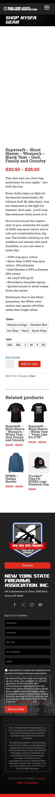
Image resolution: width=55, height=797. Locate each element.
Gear (32, 376)
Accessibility (31, 782)
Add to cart (29, 364)
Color (9, 319)
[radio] (17, 324)
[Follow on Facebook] (14, 604)
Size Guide (13, 357)
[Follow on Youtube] (40, 604)
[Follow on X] (23, 604)
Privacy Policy (24, 701)
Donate (27, 565)
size (9, 339)
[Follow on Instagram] (31, 604)
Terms (41, 701)
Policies (41, 778)
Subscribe (16, 709)
